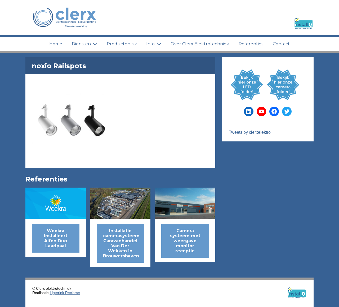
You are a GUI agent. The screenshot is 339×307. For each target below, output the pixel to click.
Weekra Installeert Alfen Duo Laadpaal (55, 238)
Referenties (251, 43)
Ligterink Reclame (65, 293)
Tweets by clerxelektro (250, 132)
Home (55, 43)
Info (150, 43)
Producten (118, 43)
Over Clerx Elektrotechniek (200, 43)
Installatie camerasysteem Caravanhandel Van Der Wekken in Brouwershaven (121, 243)
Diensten (81, 43)
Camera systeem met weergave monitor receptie (185, 240)
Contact (281, 43)
